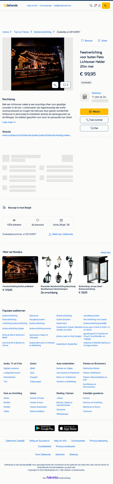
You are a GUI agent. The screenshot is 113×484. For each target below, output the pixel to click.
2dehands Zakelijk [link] (15, 440)
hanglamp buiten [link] (37, 319)
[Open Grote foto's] (55, 85)
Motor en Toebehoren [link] (66, 377)
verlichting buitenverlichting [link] (14, 323)
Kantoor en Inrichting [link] (92, 402)
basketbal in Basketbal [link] (66, 344)
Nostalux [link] (96, 93)
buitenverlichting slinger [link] (13, 328)
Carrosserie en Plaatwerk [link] (67, 373)
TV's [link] (5, 381)
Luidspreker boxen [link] (12, 373)
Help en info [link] (32, 5)
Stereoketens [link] (9, 377)
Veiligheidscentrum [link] (62, 5)
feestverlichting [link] (9, 319)
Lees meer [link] (7, 122)
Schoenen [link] (60, 409)
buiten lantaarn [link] (63, 319)
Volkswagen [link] (35, 381)
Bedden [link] (7, 402)
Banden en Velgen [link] (64, 368)
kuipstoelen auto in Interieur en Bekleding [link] (42, 344)
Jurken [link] (59, 398)
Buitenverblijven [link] (37, 411)
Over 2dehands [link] (43, 454)
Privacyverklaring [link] (99, 440)
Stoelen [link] (7, 407)
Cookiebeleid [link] (44, 446)
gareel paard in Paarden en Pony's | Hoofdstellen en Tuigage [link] (96, 336)
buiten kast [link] (61, 323)
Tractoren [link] (87, 411)
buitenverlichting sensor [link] (40, 328)
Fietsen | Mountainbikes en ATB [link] (95, 378)
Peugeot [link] (34, 377)
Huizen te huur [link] (36, 402)
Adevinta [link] (60, 454)
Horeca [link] (86, 398)
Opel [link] (32, 373)
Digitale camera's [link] (11, 368)
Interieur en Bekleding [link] (66, 381)
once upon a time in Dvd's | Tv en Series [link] (97, 328)
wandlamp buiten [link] (91, 315)
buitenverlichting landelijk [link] (95, 323)
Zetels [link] (6, 398)
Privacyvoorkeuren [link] (65, 446)
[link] (14, 5)
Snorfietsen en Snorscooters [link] (89, 385)
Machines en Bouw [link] (91, 407)
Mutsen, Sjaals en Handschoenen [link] (64, 403)
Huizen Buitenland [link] (38, 407)
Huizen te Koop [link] (37, 398)
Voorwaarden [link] (45, 5)
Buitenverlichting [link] (64, 315)
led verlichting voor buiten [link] (95, 319)
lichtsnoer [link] (33, 315)
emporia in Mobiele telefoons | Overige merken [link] (97, 344)
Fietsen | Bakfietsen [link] (92, 373)
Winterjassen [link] (62, 414)
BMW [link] (32, 368)
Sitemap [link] (73, 454)
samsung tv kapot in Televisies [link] (38, 336)
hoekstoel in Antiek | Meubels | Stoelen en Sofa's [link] (69, 328)
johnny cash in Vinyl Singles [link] (68, 336)
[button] (95, 5)
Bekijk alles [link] (106, 252)
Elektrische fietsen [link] (91, 368)
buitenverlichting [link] (10, 315)
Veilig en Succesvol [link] (39, 440)
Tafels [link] (6, 411)
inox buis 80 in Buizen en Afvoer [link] (13, 344)
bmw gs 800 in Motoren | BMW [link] (13, 336)
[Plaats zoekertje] (106, 5)
